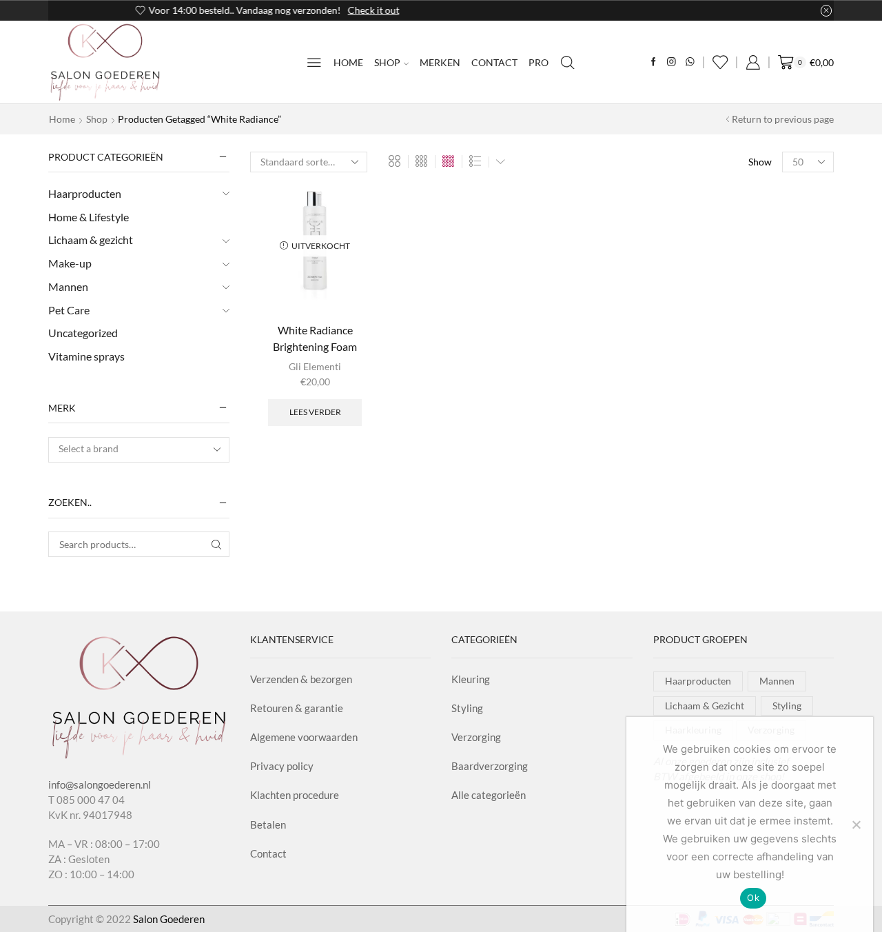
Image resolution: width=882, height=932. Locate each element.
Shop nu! (532, 10)
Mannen (68, 286)
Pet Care (69, 309)
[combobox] (138, 450)
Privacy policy (282, 766)
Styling (467, 708)
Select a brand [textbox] (89, 448)
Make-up (70, 263)
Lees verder (315, 412)
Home (348, 62)
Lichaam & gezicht (90, 239)
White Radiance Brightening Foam (315, 338)
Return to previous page (783, 119)
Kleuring (470, 679)
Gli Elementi (315, 366)
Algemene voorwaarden (304, 737)
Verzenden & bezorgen (301, 679)
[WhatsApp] (690, 62)
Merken (440, 62)
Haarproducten (84, 193)
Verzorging (476, 737)
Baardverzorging (489, 766)
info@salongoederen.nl (99, 784)
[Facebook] (653, 62)
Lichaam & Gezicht (704, 705)
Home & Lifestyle (88, 216)
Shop (387, 62)
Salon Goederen (169, 919)
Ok (753, 897)
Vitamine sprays (86, 356)
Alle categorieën (488, 795)
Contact (494, 62)
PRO (538, 62)
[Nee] (856, 824)
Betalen (268, 824)
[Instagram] (671, 62)
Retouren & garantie (296, 708)
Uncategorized (83, 332)
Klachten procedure (294, 795)
